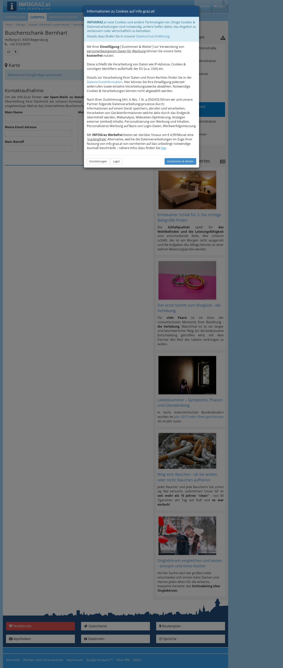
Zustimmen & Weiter (180, 161)
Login (116, 161)
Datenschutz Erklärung (152, 36)
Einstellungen (98, 161)
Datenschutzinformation (104, 82)
